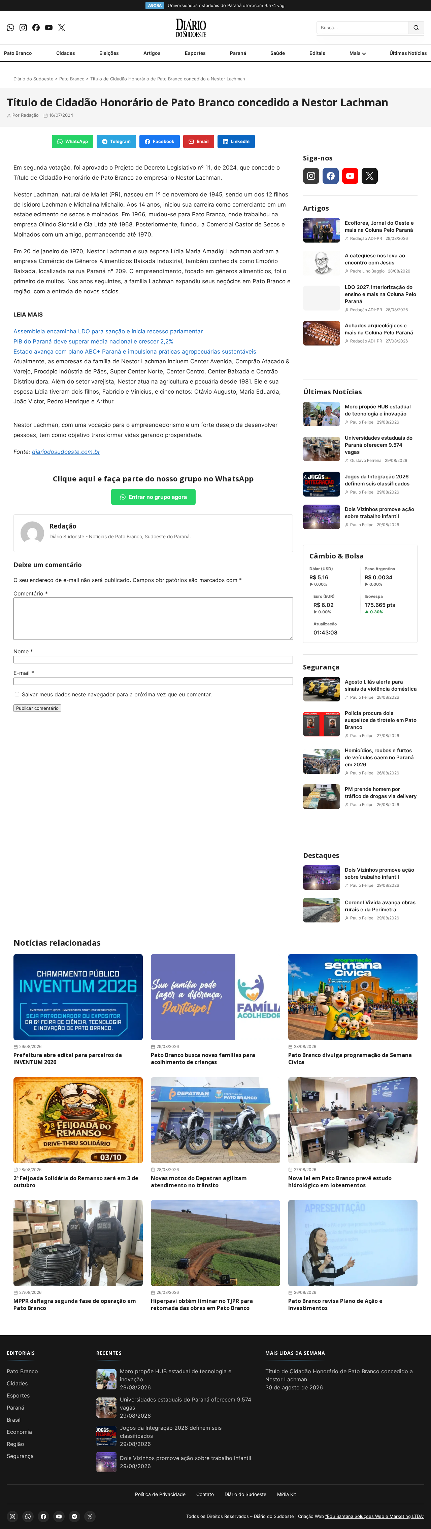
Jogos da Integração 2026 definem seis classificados (377, 480)
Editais (317, 53)
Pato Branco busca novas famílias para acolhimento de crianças (203, 1058)
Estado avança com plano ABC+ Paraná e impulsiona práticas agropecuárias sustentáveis (134, 351)
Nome (23, 651)
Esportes (195, 53)
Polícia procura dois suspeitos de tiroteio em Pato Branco (381, 720)
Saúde (277, 53)
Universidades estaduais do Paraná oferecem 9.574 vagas (378, 445)
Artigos (152, 53)
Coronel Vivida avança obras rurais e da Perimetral (380, 906)
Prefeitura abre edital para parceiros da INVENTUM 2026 (67, 1058)
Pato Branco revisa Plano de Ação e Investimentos (335, 1304)
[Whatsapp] (10, 27)
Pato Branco (18, 53)
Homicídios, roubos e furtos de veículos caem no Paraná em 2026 (379, 757)
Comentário (30, 593)
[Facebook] (36, 27)
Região (15, 1444)
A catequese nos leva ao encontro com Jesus (375, 259)
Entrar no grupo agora (158, 497)
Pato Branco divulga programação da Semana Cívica (350, 1058)
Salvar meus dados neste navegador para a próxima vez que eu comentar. (117, 694)
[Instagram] (23, 27)
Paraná (238, 53)
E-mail (23, 672)
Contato (205, 1494)
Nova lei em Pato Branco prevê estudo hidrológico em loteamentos (340, 1181)
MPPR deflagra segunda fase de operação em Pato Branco (74, 1304)
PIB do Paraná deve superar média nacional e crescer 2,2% (93, 341)
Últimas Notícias (408, 53)
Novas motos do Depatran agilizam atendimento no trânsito (199, 1181)
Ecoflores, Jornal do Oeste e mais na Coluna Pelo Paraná (379, 226)
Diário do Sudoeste (33, 78)
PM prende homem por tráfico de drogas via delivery (381, 792)
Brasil (14, 1419)
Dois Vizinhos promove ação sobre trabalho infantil (379, 512)
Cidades (65, 53)
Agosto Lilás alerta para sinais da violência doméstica (381, 685)
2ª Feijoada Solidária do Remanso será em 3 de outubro (75, 1181)
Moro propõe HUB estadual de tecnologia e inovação (378, 410)
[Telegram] (74, 1516)
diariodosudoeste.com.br (66, 451)
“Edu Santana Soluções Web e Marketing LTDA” (374, 1516)
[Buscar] (416, 27)
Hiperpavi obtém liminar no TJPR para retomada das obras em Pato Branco (202, 1304)
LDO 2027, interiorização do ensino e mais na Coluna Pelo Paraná (380, 294)
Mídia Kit (286, 1494)
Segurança (321, 666)
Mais (355, 53)
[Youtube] (49, 27)
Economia (19, 1431)
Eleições (109, 53)
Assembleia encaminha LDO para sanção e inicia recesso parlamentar (108, 331)
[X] (61, 27)
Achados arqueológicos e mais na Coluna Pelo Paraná (379, 329)
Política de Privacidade (160, 1494)
